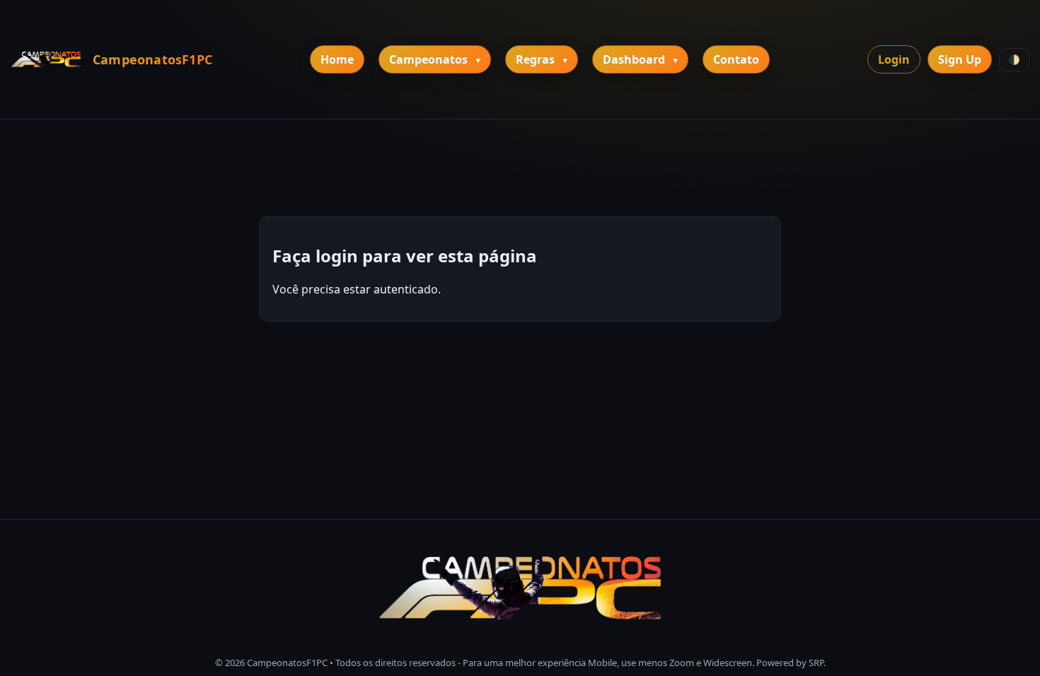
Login (894, 59)
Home (337, 59)
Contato (736, 59)
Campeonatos (428, 59)
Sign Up (959, 59)
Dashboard (634, 59)
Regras (535, 59)
